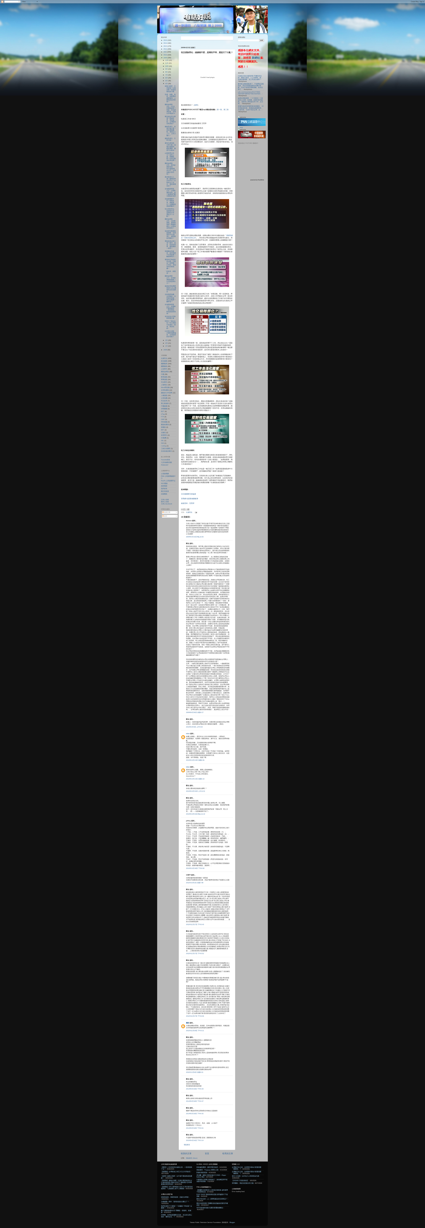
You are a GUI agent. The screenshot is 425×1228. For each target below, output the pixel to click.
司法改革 (164, 401)
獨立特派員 (165, 491)
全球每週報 (165, 390)
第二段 (226, 109)
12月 (167, 60)
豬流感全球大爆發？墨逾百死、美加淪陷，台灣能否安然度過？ (170, 120)
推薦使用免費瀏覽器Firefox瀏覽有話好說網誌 (170, 288)
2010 (165, 55)
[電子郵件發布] (195, 512)
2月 (166, 343)
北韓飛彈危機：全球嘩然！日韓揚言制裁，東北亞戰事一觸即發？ (170, 298)
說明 (196, 105)
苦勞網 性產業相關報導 (189, 499)
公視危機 (164, 398)
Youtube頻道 (165, 460)
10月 (167, 66)
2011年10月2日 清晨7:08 (194, 883)
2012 (165, 49)
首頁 (207, 1153)
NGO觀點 (164, 483)
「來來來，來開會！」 (170, 272)
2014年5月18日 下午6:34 (195, 1089)
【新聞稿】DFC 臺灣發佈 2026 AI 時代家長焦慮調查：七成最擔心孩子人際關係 (177, 1187)
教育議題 (164, 377)
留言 (165, 516)
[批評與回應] (240, 127)
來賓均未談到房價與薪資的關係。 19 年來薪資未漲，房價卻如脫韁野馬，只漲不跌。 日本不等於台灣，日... (250, 108)
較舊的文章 (227, 1153)
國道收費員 (165, 424)
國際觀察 (164, 364)
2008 (165, 350)
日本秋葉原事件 (166, 451)
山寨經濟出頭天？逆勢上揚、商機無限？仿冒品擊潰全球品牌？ (170, 156)
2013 (165, 46)
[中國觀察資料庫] (252, 138)
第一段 (219, 109)
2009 (165, 58)
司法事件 (164, 382)
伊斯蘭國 (164, 409)
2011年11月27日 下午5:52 (195, 953)
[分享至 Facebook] (188, 509)
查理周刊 (164, 435)
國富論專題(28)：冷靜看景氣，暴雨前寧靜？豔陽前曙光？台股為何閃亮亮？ (170, 223)
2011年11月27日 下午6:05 (195, 1016)
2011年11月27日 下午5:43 (195, 924)
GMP (163, 419)
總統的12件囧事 (166, 393)
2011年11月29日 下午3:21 (195, 1030)
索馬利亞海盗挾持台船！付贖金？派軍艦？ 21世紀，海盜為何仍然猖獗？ (170, 264)
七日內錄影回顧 (166, 462)
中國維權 (164, 406)
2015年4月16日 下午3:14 (195, 1140)
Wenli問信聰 (165, 387)
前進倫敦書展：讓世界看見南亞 (207, 1167)
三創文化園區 (165, 448)
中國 (162, 374)
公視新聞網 (165, 474)
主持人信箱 (165, 499)
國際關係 (164, 366)
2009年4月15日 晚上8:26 (195, 537)
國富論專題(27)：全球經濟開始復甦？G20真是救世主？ (170, 279)
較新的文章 (186, 1153)
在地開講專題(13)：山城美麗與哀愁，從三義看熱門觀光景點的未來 (170, 192)
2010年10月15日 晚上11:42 (195, 814)
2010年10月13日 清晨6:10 (195, 779)
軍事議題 (164, 379)
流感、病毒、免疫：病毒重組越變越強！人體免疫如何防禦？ (170, 98)
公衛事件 (164, 369)
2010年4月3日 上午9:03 (194, 727)
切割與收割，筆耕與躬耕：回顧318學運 (174, 1197)
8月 (166, 72)
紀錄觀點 (164, 494)
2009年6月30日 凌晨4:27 (195, 712)
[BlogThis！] (184, 509)
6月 (166, 78)
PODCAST (164, 465)
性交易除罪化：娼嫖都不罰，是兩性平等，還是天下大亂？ (170, 212)
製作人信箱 (165, 502)
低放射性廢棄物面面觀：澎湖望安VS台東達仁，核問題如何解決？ (170, 234)
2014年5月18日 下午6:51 (195, 1128)
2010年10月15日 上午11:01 (195, 791)
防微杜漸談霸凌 (201, 1172)
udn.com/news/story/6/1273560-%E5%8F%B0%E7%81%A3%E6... (250, 93)
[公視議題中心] (252, 125)
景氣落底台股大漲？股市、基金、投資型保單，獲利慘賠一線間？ (170, 244)
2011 (165, 52)
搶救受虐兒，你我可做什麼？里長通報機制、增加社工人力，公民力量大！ (170, 131)
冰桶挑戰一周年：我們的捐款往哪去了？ (175, 1202)
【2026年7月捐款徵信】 (240, 1180)
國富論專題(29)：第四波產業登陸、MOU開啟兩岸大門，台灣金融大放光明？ (170, 169)
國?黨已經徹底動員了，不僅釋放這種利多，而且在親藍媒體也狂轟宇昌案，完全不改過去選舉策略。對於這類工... (251, 86)
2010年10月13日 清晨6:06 (195, 760)
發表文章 (167, 512)
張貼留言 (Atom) (191, 1158)
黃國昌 (163, 427)
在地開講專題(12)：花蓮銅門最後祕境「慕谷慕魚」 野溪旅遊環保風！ (170, 309)
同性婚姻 (164, 422)
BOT (162, 411)
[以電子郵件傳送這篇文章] (182, 509)
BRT (162, 430)
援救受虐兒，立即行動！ (170, 139)
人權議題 (164, 395)
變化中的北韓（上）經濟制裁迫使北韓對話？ (211, 1199)
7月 (166, 75)
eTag (163, 414)
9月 (166, 69)
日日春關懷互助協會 (188, 494)
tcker (188, 733)
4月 (166, 83)
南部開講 (164, 486)
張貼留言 (187, 1145)
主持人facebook (166, 504)
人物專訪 (164, 385)
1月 (166, 346)
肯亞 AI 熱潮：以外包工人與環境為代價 (245, 1176)
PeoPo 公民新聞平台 (168, 481)
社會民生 (189, 512)
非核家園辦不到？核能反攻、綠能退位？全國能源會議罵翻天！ (170, 202)
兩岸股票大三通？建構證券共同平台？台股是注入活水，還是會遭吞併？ (170, 181)
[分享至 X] (186, 509)
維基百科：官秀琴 (187, 503)
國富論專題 (165, 371)
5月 (166, 81)
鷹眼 (187, 1023)
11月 (167, 63)
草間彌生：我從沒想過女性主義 (243, 1183)
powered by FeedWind (257, 180)
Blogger (232, 1222)
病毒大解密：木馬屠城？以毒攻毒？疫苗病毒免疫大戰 (170, 88)
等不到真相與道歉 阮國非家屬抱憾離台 (209, 1208)
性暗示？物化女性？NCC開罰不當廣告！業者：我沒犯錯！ (170, 324)
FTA (162, 417)
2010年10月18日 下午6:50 (195, 868)
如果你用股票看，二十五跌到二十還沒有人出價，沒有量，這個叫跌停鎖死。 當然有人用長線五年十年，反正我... (250, 100)
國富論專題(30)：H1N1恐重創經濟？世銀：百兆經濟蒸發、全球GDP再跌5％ (170, 109)
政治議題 (164, 361)
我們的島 (164, 488)
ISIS (162, 443)
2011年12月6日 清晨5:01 (194, 1072)
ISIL (162, 440)
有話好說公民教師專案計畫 (170, 317)
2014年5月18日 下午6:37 (195, 1101)
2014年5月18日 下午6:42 (195, 1113)
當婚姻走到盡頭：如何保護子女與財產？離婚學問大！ (170, 253)
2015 (165, 40)
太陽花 (163, 432)
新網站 (256, 57)
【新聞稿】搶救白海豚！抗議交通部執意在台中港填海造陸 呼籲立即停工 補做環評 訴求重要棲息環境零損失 (176, 1182)
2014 (165, 43)
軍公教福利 (165, 403)
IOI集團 (163, 438)
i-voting (163, 446)
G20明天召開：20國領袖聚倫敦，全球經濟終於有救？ (170, 333)
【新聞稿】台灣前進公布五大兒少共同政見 (175, 1171)
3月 (166, 340)
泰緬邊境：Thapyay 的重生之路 (207, 1170)
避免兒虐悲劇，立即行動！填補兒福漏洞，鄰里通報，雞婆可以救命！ (170, 146)
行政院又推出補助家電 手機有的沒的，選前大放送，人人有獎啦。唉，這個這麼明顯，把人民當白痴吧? (250, 77)
